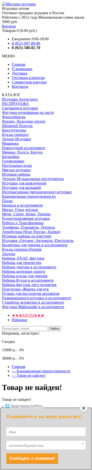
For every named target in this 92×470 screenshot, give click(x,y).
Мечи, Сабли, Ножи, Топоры (26, 214)
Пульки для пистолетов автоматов (30, 293)
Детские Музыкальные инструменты (33, 179)
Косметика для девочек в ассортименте (34, 245)
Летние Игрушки (16, 139)
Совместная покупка (29, 82)
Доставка (19, 73)
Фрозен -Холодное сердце (23, 121)
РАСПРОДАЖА (15, 104)
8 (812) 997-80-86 (26, 43)
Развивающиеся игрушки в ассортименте (36, 298)
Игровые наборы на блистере (26, 236)
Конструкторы (14, 130)
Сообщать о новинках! (32, 458)
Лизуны (8, 254)
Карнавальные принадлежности (29, 196)
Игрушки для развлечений (24, 183)
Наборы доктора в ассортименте (29, 267)
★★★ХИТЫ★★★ (28, 315)
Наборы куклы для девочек (25, 276)
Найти (54, 328)
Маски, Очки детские (20, 210)
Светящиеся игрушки (20, 108)
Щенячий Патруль (17, 126)
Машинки (10, 143)
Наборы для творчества (21, 263)
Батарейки (10, 157)
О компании (22, 69)
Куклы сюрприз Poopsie (22, 249)
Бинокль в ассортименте (22, 205)
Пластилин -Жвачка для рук (25, 289)
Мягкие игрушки (16, 170)
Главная (18, 64)
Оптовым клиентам (28, 78)
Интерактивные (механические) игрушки (37, 192)
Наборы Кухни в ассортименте (28, 280)
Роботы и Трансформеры (23, 223)
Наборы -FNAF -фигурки (23, 258)
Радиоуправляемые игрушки (26, 218)
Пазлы (7, 201)
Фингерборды (14, 117)
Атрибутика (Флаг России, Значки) (31, 232)
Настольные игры (17, 165)
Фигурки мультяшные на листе (28, 112)
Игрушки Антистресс (20, 99)
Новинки (19, 320)
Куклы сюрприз (15, 134)
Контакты (20, 86)
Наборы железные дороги (23, 271)
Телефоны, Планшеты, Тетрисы (28, 227)
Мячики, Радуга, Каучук (22, 152)
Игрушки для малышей (21, 187)
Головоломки (13, 161)
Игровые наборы (16, 174)
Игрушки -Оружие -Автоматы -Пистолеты (38, 240)
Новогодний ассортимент (23, 148)
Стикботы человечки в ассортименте (33, 302)
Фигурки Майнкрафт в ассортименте (33, 307)
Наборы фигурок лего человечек (29, 285)
